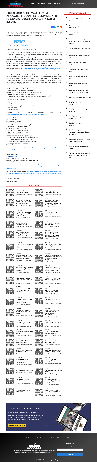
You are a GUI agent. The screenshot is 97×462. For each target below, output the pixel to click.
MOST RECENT (41, 4)
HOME (32, 4)
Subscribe (70, 455)
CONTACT (57, 4)
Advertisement (56, 437)
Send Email (13, 156)
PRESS (49, 4)
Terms (27, 437)
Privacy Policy (41, 437)
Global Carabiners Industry (25, 73)
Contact (70, 437)
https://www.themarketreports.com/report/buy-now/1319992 (25, 114)
